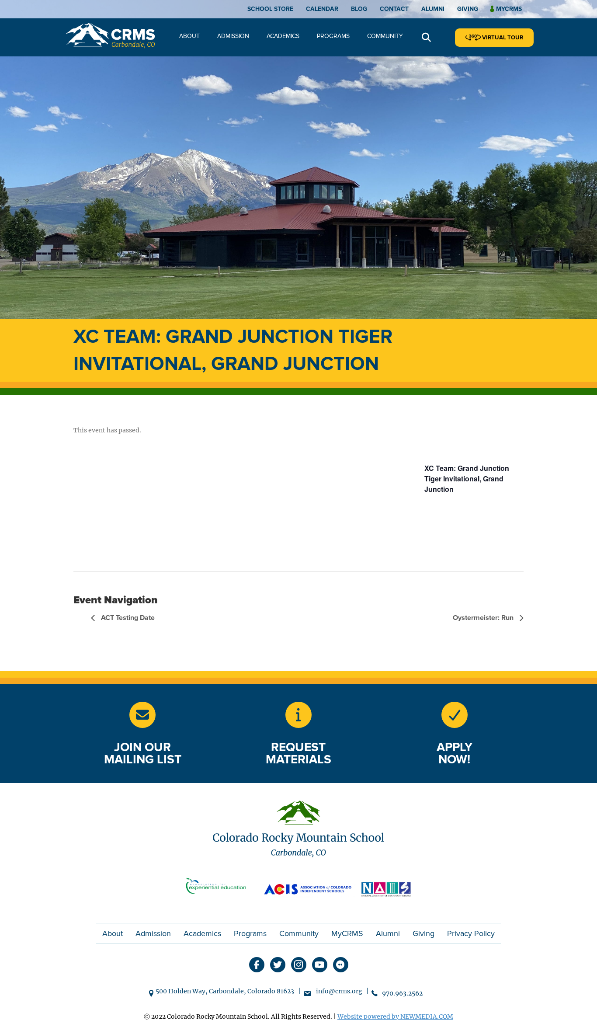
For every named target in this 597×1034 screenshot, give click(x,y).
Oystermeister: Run (484, 617)
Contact (394, 9)
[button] (426, 38)
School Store (270, 9)
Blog (359, 9)
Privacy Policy (471, 933)
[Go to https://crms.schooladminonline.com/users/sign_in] (454, 715)
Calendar (322, 9)
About (189, 36)
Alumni (432, 9)
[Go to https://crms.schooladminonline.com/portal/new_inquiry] (298, 715)
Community (385, 36)
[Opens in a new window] (220, 888)
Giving (467, 9)
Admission (233, 36)
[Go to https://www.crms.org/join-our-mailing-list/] (142, 715)
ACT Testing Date (127, 617)
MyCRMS (347, 933)
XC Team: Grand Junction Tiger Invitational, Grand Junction (466, 478)
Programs (333, 36)
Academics (283, 36)
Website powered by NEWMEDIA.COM (395, 1016)
